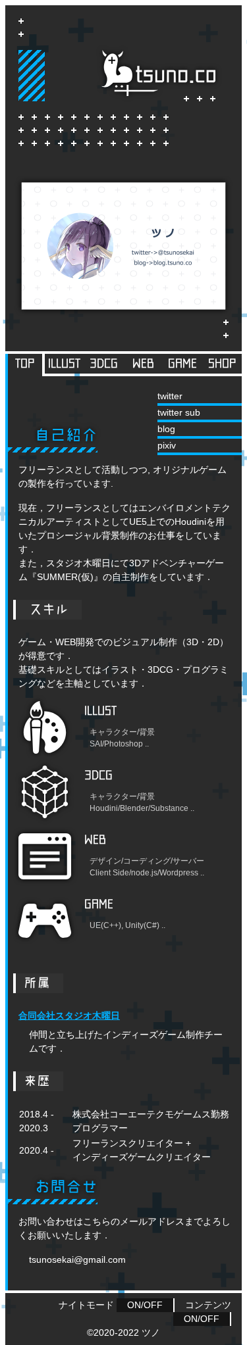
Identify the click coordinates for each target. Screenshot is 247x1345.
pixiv (166, 445)
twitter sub (178, 412)
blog (166, 429)
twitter (169, 396)
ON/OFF (145, 1305)
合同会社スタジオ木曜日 (69, 1015)
